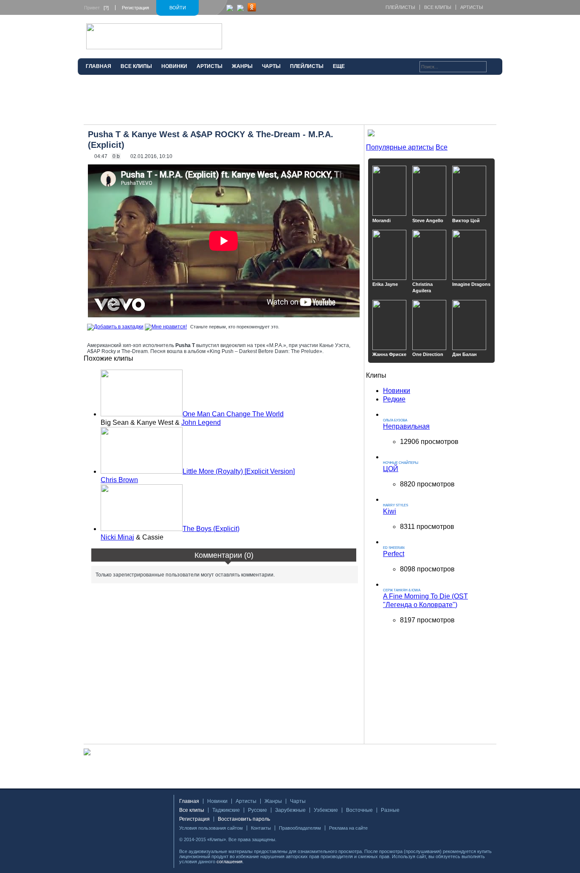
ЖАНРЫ (242, 66)
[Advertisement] (290, 103)
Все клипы (437, 7)
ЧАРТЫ (271, 66)
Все (442, 147)
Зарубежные (290, 810)
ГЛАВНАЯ (98, 66)
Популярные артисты (400, 147)
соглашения (229, 861)
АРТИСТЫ (209, 66)
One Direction (427, 354)
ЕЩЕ (339, 66)
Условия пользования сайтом (211, 828)
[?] (106, 7)
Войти (177, 7)
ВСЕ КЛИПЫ (136, 66)
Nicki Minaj (117, 537)
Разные (390, 810)
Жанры (273, 801)
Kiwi (389, 511)
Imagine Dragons (471, 284)
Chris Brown (119, 479)
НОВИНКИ (174, 66)
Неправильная (406, 426)
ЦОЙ (390, 468)
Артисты (471, 7)
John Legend (201, 422)
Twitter (296, 839)
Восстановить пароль (244, 819)
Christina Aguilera (422, 287)
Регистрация (135, 7)
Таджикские (226, 810)
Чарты (298, 801)
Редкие (394, 399)
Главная (189, 801)
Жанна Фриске (389, 354)
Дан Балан (464, 354)
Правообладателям (300, 828)
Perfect (393, 553)
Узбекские (326, 810)
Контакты (261, 828)
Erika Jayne (385, 284)
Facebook (285, 839)
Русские (257, 810)
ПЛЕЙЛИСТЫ (307, 66)
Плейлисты (400, 7)
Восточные (359, 810)
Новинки (396, 390)
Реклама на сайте (348, 828)
